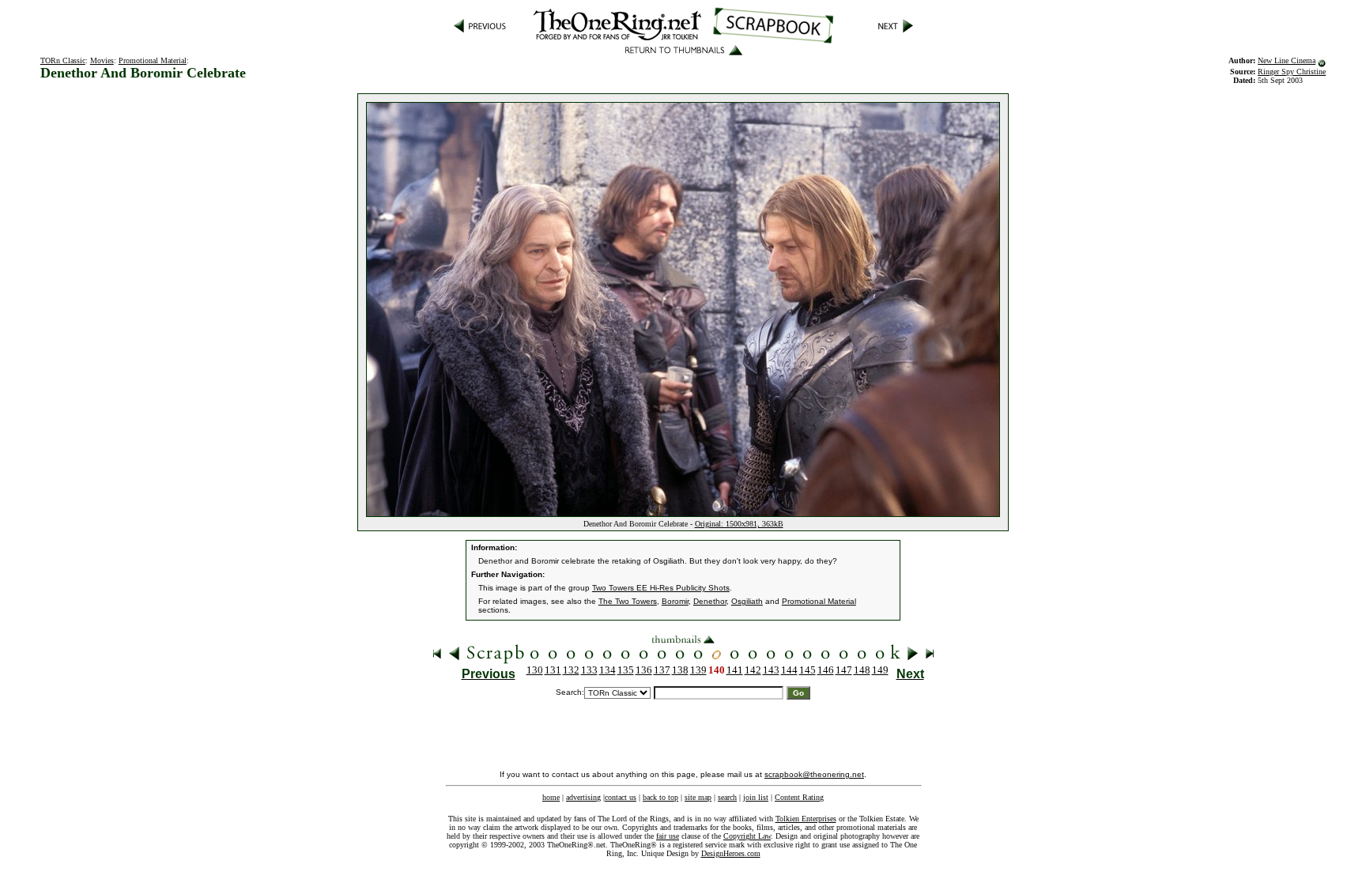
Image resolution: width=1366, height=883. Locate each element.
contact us (620, 797)
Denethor (709, 601)
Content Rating (799, 797)
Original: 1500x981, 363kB (739, 523)
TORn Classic (62, 60)
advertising (583, 797)
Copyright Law (747, 836)
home (551, 797)
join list (755, 797)
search (727, 797)
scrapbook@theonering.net (814, 774)
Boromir (675, 601)
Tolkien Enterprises (805, 818)
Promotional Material (153, 60)
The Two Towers (627, 601)
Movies (102, 60)
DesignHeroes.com (730, 853)
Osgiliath (747, 601)
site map (698, 797)
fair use (667, 836)
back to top (660, 797)
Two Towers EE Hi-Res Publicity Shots (661, 587)
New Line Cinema (1286, 60)
